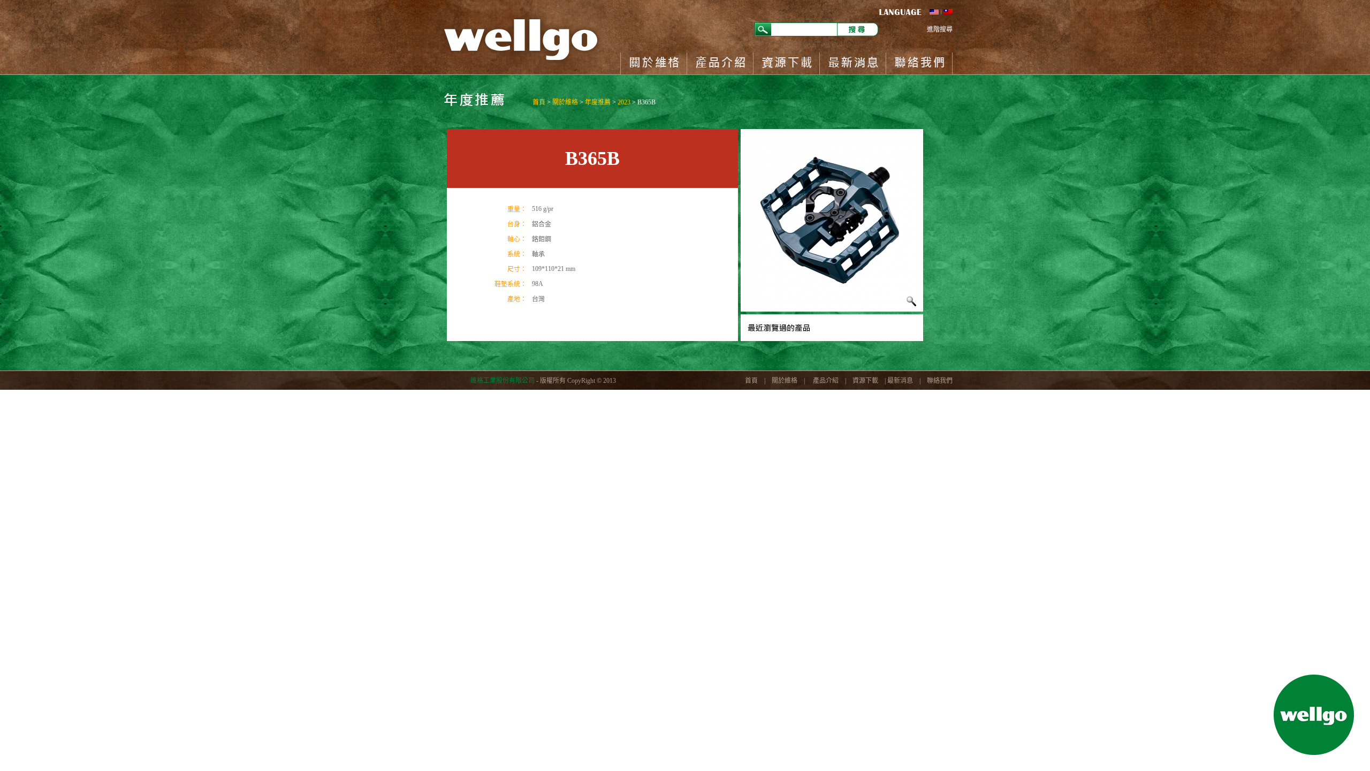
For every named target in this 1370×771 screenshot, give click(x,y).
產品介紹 (720, 63)
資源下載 (786, 63)
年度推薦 (598, 102)
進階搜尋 (940, 29)
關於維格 (653, 63)
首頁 (538, 102)
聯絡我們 (919, 63)
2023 (624, 102)
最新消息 (852, 63)
